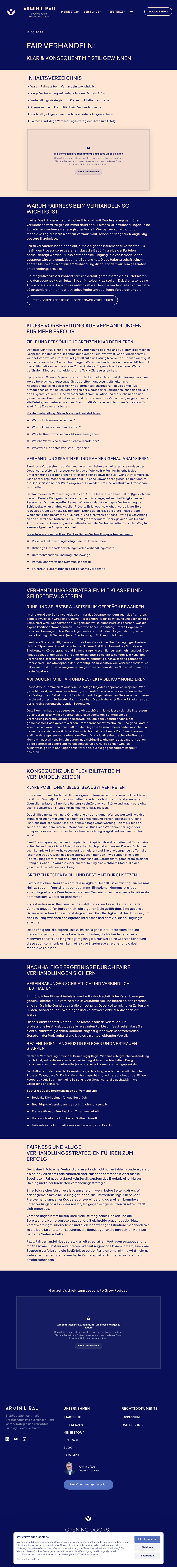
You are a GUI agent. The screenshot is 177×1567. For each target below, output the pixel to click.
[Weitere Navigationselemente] (132, 12)
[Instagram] (26, 1439)
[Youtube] (17, 1439)
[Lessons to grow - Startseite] (11, 11)
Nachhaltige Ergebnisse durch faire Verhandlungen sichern (71, 114)
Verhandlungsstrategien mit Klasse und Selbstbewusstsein (71, 100)
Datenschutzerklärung (29, 1559)
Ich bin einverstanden (88, 171)
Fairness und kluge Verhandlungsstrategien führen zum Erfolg (73, 121)
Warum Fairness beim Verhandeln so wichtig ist (63, 86)
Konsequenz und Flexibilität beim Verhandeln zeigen (66, 107)
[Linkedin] (8, 1439)
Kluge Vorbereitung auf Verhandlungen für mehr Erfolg (68, 93)
